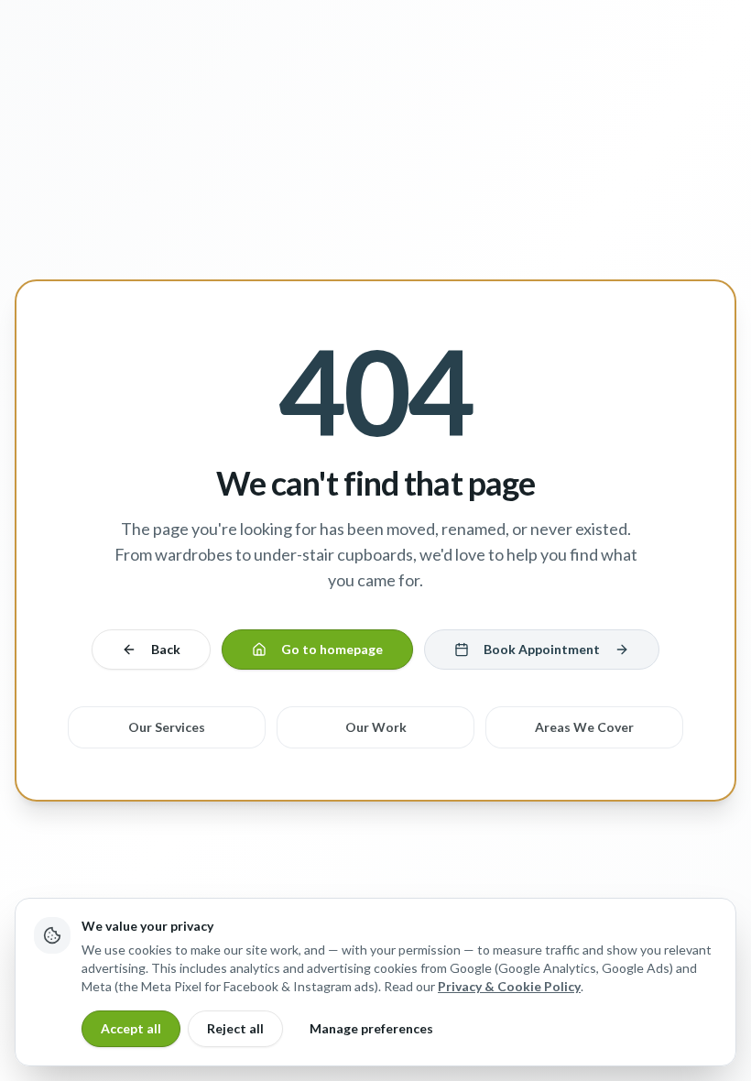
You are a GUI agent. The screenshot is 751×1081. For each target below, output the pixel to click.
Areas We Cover (584, 727)
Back (165, 649)
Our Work (376, 727)
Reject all (235, 1028)
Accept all (131, 1028)
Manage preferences (371, 1028)
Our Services (166, 727)
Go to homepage (332, 649)
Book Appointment (542, 649)
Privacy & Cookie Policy (509, 986)
